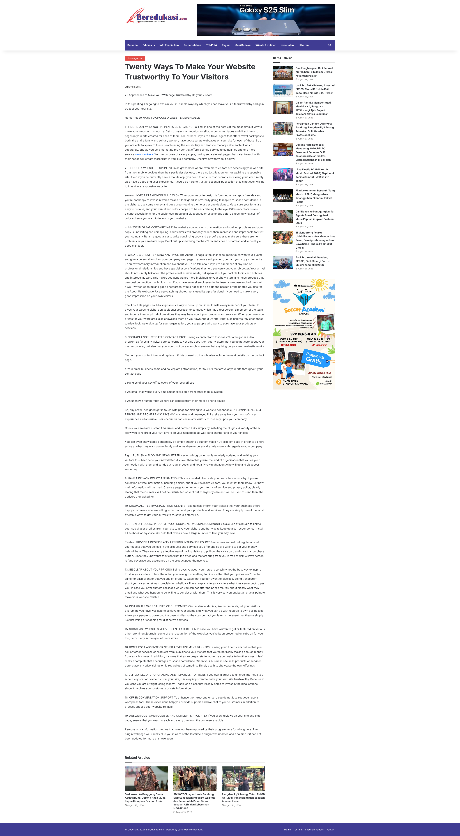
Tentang (298, 829)
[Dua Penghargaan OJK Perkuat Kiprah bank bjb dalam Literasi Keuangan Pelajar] (283, 73)
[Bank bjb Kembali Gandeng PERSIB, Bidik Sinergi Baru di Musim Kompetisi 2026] (283, 262)
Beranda (132, 45)
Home (287, 829)
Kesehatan (287, 45)
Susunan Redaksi (314, 829)
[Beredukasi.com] (156, 15)
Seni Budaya (242, 45)
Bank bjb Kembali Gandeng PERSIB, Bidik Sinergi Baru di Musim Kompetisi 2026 (313, 261)
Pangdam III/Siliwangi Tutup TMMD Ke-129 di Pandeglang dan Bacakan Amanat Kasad (243, 798)
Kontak (330, 829)
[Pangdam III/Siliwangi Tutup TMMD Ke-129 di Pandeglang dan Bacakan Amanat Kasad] (243, 778)
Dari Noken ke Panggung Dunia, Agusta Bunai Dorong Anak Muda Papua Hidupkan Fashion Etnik (145, 798)
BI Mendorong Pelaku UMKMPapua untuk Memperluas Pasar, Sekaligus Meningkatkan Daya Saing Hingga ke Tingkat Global (315, 240)
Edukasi (148, 45)
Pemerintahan (192, 45)
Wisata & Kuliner (266, 45)
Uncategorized (135, 58)
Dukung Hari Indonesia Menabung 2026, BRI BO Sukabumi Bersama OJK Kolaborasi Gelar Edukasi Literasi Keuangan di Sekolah (313, 152)
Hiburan (304, 45)
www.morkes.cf (145, 154)
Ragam (226, 45)
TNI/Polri (211, 45)
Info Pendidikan (169, 45)
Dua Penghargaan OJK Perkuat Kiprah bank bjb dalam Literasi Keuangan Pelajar (314, 72)
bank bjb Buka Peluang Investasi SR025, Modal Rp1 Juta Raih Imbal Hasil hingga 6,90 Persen (315, 89)
